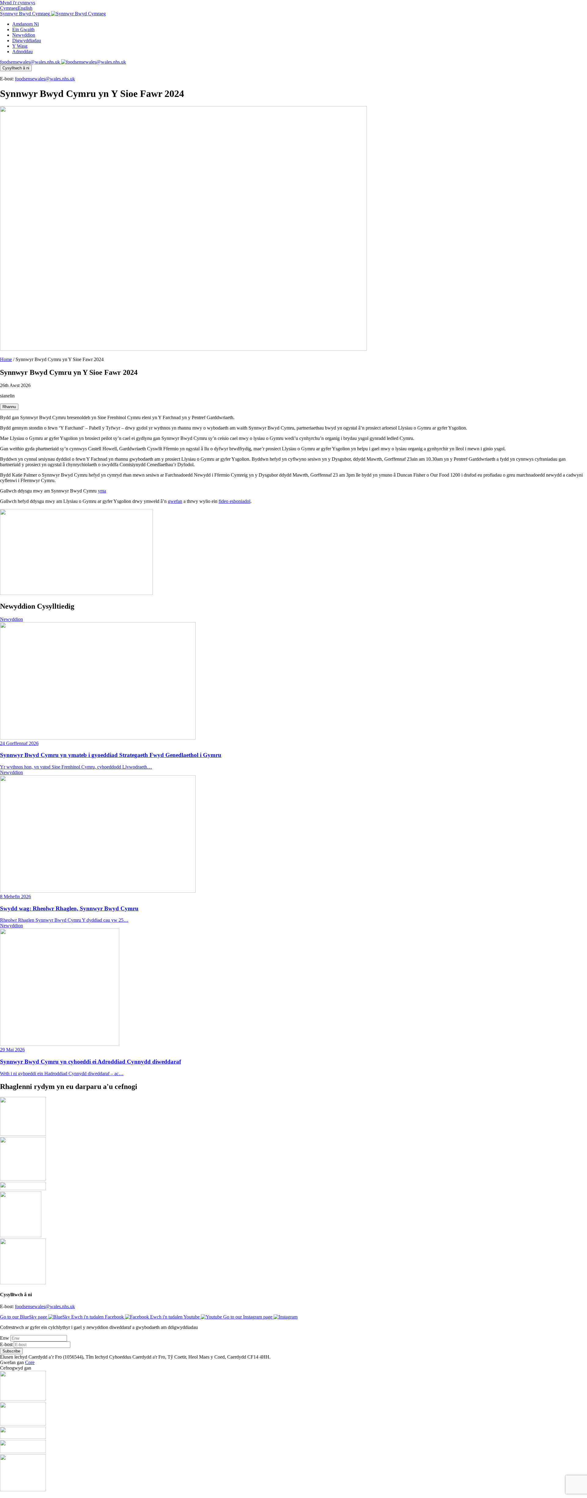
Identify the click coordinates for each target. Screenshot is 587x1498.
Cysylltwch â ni (15, 68)
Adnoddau (22, 51)
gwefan (175, 501)
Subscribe (11, 1351)
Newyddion (23, 35)
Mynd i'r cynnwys (17, 2)
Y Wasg (20, 46)
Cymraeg (9, 8)
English (25, 8)
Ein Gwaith (23, 29)
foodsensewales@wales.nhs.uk (45, 78)
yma (102, 490)
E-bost (7, 1344)
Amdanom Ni (25, 24)
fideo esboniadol (234, 501)
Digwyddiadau (26, 40)
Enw (5, 1338)
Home (6, 359)
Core (30, 1362)
